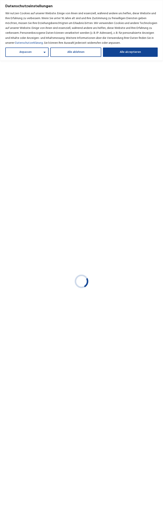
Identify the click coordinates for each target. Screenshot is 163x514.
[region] (81, 30)
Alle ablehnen (75, 52)
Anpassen (25, 52)
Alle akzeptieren (130, 52)
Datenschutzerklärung (29, 43)
